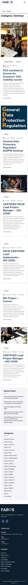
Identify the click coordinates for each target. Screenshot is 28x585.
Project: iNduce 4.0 (9, 461)
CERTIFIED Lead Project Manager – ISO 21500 (13, 358)
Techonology (7, 496)
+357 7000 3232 (5, 543)
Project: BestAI (8, 442)
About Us (3, 553)
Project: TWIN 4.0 (8, 488)
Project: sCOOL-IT (9, 471)
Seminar (18, 61)
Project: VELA (8, 491)
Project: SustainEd (9, 482)
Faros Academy (5, 570)
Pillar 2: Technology (6, 564)
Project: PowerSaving (10, 466)
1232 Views (21, 200)
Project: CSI (7, 447)
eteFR (16, 65)
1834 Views (22, 294)
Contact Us (4, 557)
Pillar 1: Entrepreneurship (8, 562)
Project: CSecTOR (9, 444)
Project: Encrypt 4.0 (9, 450)
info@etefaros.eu (5, 539)
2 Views (20, 247)
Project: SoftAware (9, 477)
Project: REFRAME (9, 469)
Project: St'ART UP (9, 480)
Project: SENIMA (8, 474)
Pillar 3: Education (6, 566)
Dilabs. (11, 581)
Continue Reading (7, 98)
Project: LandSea (8, 463)
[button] (24, 2)
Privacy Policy (5, 555)
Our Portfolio (4, 559)
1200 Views (7, 67)
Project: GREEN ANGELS (11, 458)
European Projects (8, 61)
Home (3, 11)
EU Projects (4, 568)
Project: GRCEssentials (10, 455)
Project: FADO (8, 452)
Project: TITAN (8, 485)
